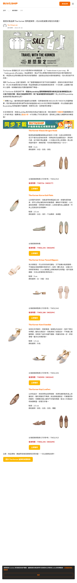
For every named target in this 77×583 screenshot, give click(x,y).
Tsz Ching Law (13, 25)
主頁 (4, 10)
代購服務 (59, 112)
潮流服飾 (14, 10)
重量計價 (25, 114)
